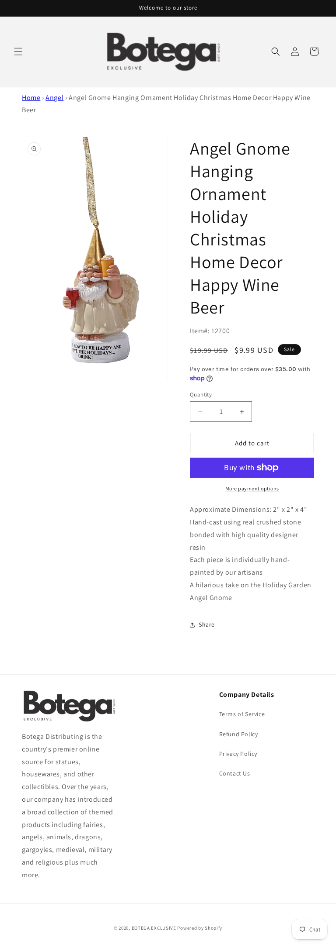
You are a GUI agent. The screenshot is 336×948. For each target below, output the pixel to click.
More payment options (252, 488)
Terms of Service (242, 714)
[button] (18, 51)
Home (31, 97)
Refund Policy (238, 734)
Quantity (201, 394)
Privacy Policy (238, 754)
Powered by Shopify (199, 928)
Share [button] (207, 624)
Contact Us (234, 773)
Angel (54, 97)
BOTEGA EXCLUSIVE (154, 928)
